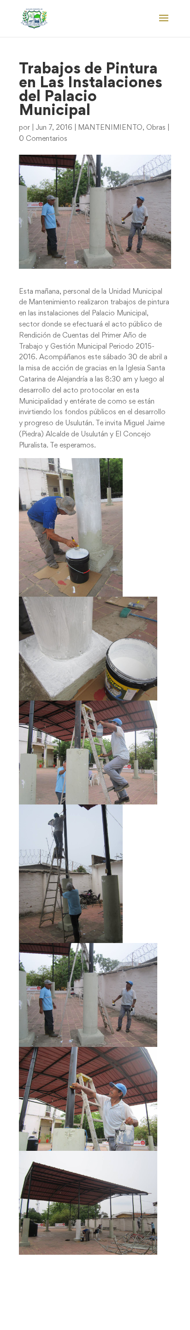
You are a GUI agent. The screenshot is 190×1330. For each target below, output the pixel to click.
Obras (156, 128)
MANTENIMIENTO (110, 128)
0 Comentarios (43, 139)
